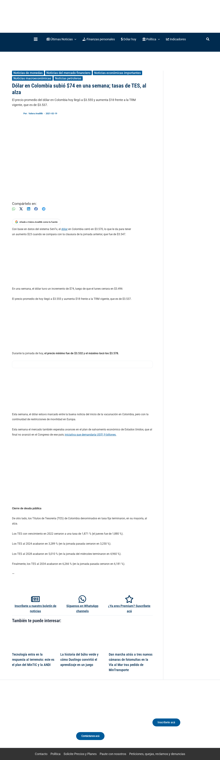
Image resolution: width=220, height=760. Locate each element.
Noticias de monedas (28, 73)
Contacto (41, 754)
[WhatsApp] (13, 209)
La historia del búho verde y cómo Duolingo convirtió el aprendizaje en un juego (79, 659)
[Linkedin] (24, 720)
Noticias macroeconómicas (32, 78)
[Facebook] (36, 209)
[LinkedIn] (28, 209)
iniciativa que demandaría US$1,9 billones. (90, 434)
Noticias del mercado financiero (68, 73)
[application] (74, 39)
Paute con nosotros (113, 754)
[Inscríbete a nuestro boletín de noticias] (35, 599)
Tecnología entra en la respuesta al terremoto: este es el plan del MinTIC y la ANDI (33, 659)
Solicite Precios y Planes (80, 754)
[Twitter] (18, 720)
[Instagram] (31, 720)
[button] (61, 39)
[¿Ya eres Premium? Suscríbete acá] (129, 599)
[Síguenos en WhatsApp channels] (82, 599)
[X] (21, 209)
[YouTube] (43, 720)
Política (55, 754)
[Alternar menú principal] (35, 39)
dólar (64, 229)
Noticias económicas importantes (117, 73)
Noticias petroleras (68, 78)
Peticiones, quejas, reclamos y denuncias (157, 754)
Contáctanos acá (90, 736)
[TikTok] (37, 720)
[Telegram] (43, 209)
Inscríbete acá (166, 722)
